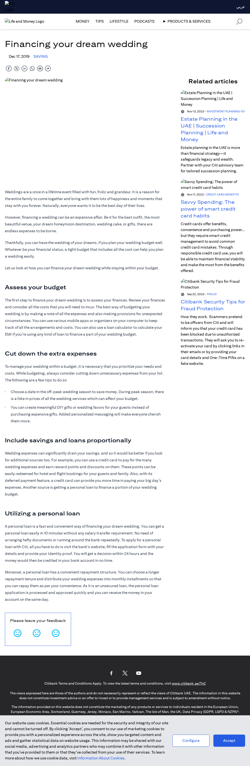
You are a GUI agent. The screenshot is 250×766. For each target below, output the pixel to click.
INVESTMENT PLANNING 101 (226, 111)
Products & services (188, 21)
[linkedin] (24, 68)
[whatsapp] (32, 68)
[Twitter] (125, 673)
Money (83, 21)
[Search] (239, 21)
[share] (48, 68)
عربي (240, 6)
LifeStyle (119, 21)
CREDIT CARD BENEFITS (222, 194)
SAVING (40, 56)
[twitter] (17, 68)
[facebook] (9, 68)
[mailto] (40, 68)
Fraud (212, 294)
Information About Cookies (101, 758)
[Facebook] (111, 673)
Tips (99, 21)
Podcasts (144, 21)
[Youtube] (139, 673)
